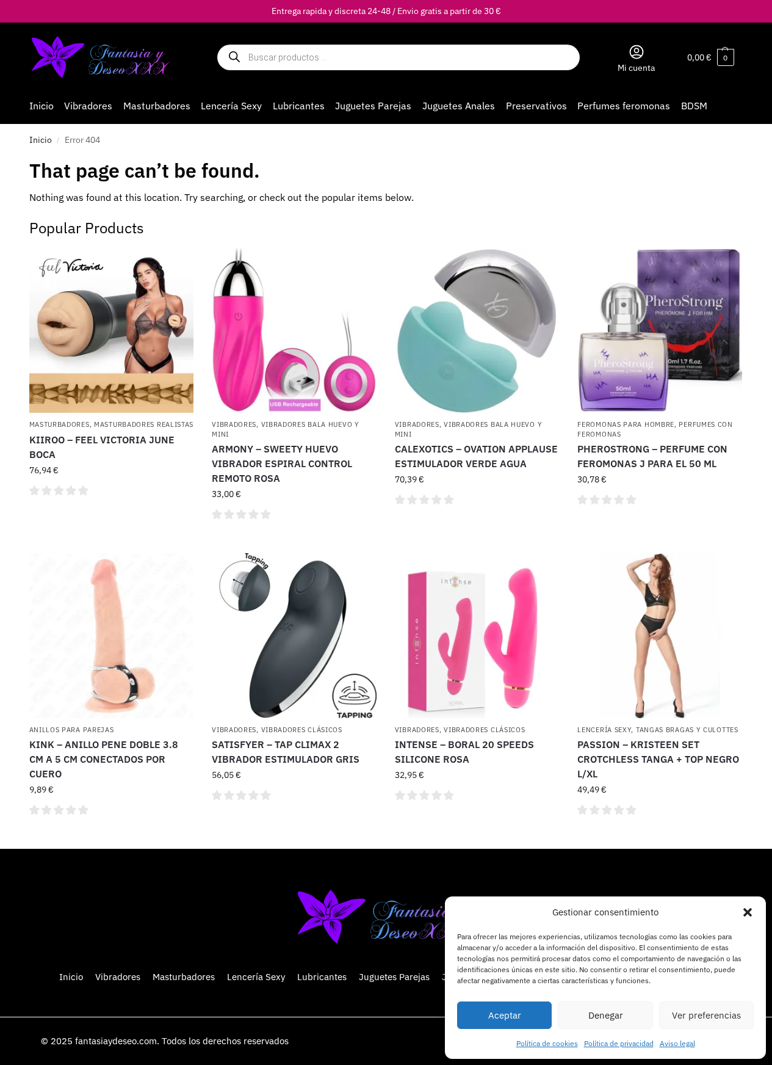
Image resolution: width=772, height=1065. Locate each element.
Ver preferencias (706, 1015)
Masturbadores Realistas (143, 424)
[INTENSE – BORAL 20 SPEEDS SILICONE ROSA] (477, 635)
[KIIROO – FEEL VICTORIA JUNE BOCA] (111, 331)
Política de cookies (547, 1043)
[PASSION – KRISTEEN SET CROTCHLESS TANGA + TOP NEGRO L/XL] (659, 635)
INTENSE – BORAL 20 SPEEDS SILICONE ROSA (464, 751)
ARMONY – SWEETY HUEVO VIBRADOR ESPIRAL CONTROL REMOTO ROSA (282, 463)
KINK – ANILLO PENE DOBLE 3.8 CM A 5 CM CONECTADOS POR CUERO (103, 759)
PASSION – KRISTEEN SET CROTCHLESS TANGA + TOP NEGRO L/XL (658, 759)
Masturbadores (59, 424)
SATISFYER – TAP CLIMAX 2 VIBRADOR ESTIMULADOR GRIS (285, 751)
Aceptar (504, 1015)
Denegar (605, 1015)
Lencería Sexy (604, 729)
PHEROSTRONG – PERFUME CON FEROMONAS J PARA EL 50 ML (652, 456)
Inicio (40, 139)
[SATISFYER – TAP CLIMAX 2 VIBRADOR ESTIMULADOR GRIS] (294, 635)
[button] (747, 912)
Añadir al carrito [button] (111, 517)
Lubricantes (322, 977)
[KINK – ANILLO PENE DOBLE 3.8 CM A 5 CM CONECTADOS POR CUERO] (111, 635)
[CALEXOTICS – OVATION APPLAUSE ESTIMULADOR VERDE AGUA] (477, 331)
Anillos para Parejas (71, 729)
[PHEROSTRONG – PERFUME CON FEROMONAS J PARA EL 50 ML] (659, 331)
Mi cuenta (636, 67)
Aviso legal (677, 1043)
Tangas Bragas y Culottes (687, 729)
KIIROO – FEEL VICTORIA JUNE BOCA (102, 447)
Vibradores (234, 424)
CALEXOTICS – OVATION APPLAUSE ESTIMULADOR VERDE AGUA (476, 456)
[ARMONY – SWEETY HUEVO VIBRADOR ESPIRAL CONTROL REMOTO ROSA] (294, 331)
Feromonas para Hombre (625, 424)
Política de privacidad (619, 1043)
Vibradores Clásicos (301, 729)
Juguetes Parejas (394, 977)
